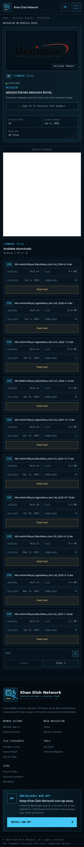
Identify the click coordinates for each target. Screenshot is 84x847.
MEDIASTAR (43, 18)
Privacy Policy (10, 771)
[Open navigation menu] (76, 7)
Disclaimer (8, 781)
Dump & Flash (10, 751)
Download (42, 289)
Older (60, 663)
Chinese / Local (11, 746)
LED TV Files (9, 756)
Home (5, 18)
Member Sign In (11, 726)
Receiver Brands (23, 18)
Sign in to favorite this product (42, 106)
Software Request (53, 751)
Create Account (11, 731)
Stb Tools (48, 746)
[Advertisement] (42, 194)
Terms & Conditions (13, 776)
